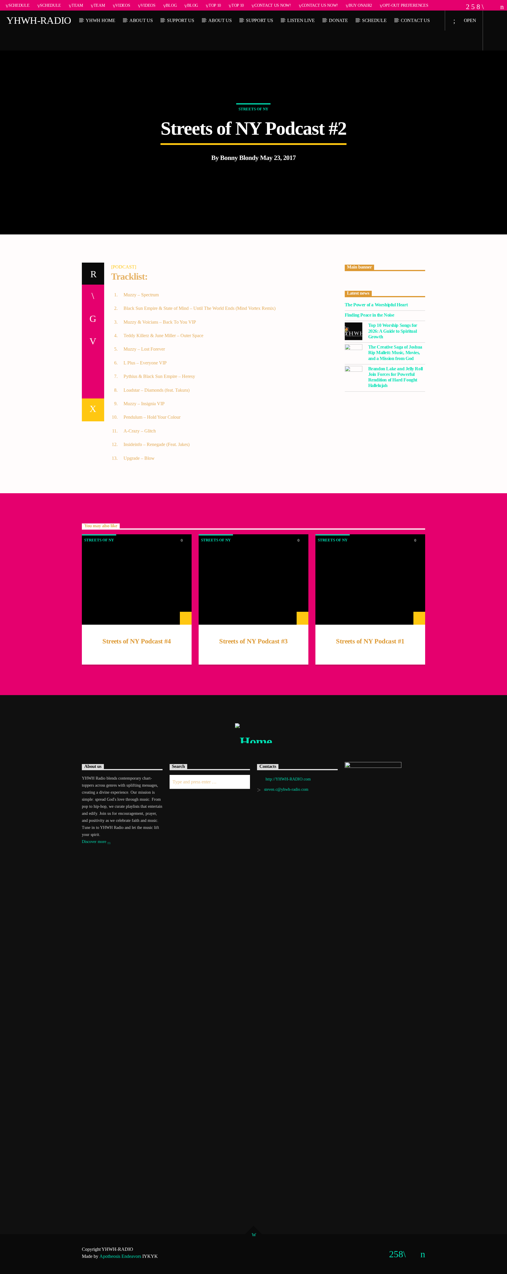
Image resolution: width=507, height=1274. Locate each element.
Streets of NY (253, 109)
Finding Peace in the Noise (369, 314)
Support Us (180, 20)
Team (77, 5)
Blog (171, 5)
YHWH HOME (100, 20)
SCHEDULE (374, 20)
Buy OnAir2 (360, 5)
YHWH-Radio (38, 20)
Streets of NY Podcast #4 (136, 641)
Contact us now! (272, 5)
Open (469, 20)
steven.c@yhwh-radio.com (286, 789)
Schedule (19, 5)
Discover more (94, 841)
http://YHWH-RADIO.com (288, 779)
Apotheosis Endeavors (120, 1256)
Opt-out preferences (405, 5)
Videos (122, 5)
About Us (141, 20)
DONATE (338, 20)
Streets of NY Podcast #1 (370, 641)
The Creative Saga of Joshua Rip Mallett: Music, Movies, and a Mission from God (395, 352)
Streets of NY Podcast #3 (253, 641)
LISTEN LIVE (301, 20)
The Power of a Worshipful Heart (376, 304)
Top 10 (215, 5)
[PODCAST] (123, 266)
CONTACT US (415, 20)
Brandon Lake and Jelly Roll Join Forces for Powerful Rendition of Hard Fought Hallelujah (395, 377)
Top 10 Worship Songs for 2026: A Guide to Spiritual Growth (392, 331)
